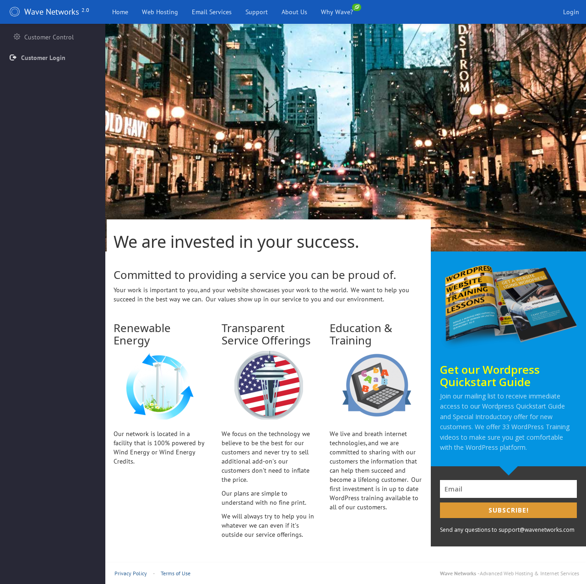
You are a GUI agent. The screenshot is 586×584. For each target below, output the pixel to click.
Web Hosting (160, 12)
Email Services (212, 12)
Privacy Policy (130, 573)
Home (120, 12)
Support (256, 12)
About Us (294, 12)
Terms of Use (175, 573)
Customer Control (48, 37)
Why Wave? (338, 12)
